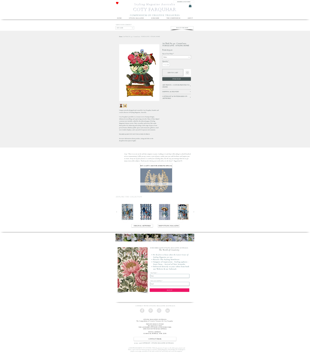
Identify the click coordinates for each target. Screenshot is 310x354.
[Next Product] (194, 212)
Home (120, 36)
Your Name (153, 272)
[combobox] (176, 57)
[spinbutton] (166, 64)
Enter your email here (156, 280)
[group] (155, 212)
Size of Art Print (168, 54)
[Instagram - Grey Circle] (159, 310)
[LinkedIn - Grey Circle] (167, 310)
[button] (155, 18)
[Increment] (168, 64)
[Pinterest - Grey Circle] (150, 310)
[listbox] (125, 27)
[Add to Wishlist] (187, 72)
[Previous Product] (117, 212)
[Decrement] (164, 64)
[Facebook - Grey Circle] (142, 310)
